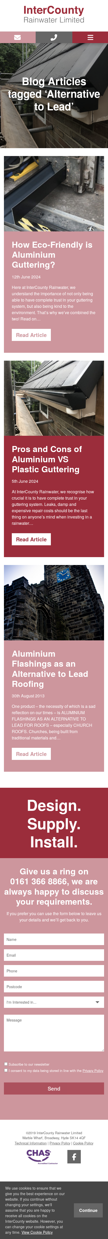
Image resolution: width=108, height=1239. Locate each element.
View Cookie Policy (37, 1232)
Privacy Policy (93, 1070)
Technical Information (31, 1142)
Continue (88, 1210)
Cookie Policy (83, 1142)
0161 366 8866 (38, 881)
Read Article (31, 335)
